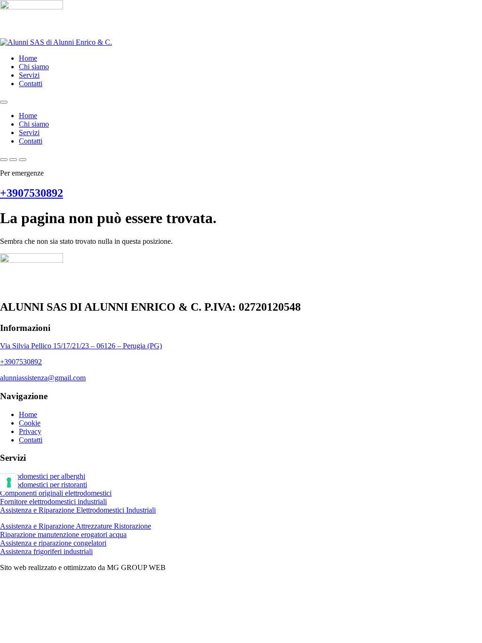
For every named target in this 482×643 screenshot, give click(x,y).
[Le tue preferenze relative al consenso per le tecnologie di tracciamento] (9, 482)
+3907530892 (31, 193)
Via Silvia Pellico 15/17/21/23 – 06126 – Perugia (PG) (81, 346)
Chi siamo (34, 67)
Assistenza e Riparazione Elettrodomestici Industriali (78, 510)
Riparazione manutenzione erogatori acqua (63, 534)
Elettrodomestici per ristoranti (43, 485)
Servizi (29, 75)
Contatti (30, 84)
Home (28, 58)
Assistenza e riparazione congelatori (53, 543)
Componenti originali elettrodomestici (56, 493)
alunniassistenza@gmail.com (43, 378)
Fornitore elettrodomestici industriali (53, 502)
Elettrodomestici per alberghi (42, 476)
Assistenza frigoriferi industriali (46, 551)
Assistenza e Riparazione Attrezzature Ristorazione (75, 526)
